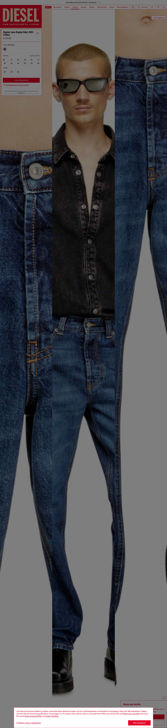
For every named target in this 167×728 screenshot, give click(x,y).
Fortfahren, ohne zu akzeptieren (28, 723)
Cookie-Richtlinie (52, 716)
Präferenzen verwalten (131, 714)
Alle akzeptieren (139, 723)
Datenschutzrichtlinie (33, 716)
